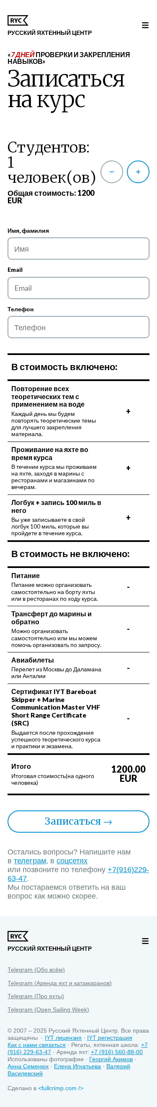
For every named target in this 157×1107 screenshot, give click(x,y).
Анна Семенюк (28, 1066)
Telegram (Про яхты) (36, 996)
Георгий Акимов (111, 1059)
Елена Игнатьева (77, 1066)
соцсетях (72, 861)
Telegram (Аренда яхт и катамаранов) (60, 983)
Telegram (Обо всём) (36, 970)
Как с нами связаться (37, 1045)
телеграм (30, 861)
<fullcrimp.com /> (60, 1088)
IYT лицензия (63, 1038)
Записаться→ (79, 821)
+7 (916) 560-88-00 (117, 1052)
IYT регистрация (109, 1038)
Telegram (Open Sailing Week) (48, 1010)
